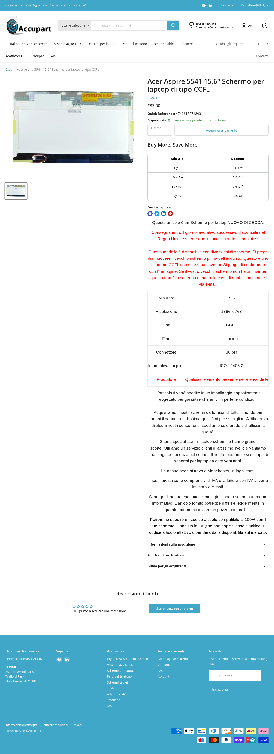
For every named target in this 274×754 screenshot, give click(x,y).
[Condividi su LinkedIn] (163, 213)
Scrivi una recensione (174, 608)
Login (251, 25)
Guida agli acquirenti (231, 44)
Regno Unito (253, 5)
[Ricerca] (173, 25)
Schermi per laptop (101, 44)
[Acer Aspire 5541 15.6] (16, 191)
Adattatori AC (15, 56)
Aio (53, 56)
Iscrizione (220, 689)
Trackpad (38, 56)
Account (163, 676)
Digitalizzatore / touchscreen (26, 44)
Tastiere (187, 44)
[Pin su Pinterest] (170, 213)
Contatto (262, 56)
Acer (154, 97)
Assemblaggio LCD (67, 44)
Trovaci (77, 725)
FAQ (256, 44)
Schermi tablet (164, 44)
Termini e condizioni (55, 725)
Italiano (225, 5)
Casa (8, 69)
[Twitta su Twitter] (156, 213)
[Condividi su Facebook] (150, 213)
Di (267, 44)
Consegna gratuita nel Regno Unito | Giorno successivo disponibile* (45, 5)
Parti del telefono (134, 44)
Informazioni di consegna (21, 725)
